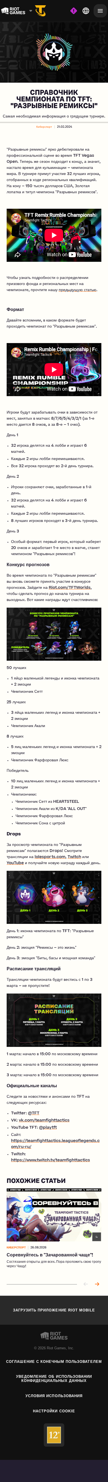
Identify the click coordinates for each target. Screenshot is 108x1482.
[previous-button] (85, 1284)
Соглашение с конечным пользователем (54, 1362)
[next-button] (96, 1284)
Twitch (74, 857)
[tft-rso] (40, 10)
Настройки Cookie (54, 1411)
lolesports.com (50, 857)
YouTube (15, 863)
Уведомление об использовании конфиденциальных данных (54, 1378)
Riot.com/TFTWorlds (70, 588)
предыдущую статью (77, 290)
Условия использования (54, 1396)
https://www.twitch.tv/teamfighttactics (50, 1160)
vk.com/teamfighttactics (44, 1121)
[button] (44, 127)
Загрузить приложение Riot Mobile (54, 1310)
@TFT (33, 1113)
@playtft (48, 1128)
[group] (54, 1231)
